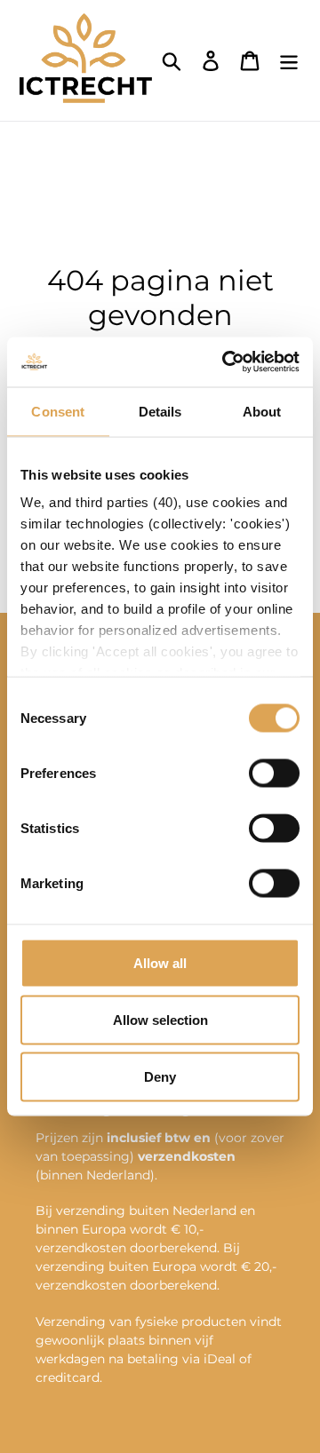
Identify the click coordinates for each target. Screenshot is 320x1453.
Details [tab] (160, 410)
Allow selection (160, 1019)
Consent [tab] (57, 410)
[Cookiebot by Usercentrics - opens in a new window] (226, 362)
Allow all (160, 962)
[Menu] (288, 60)
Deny (160, 1076)
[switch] (274, 772)
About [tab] (262, 410)
